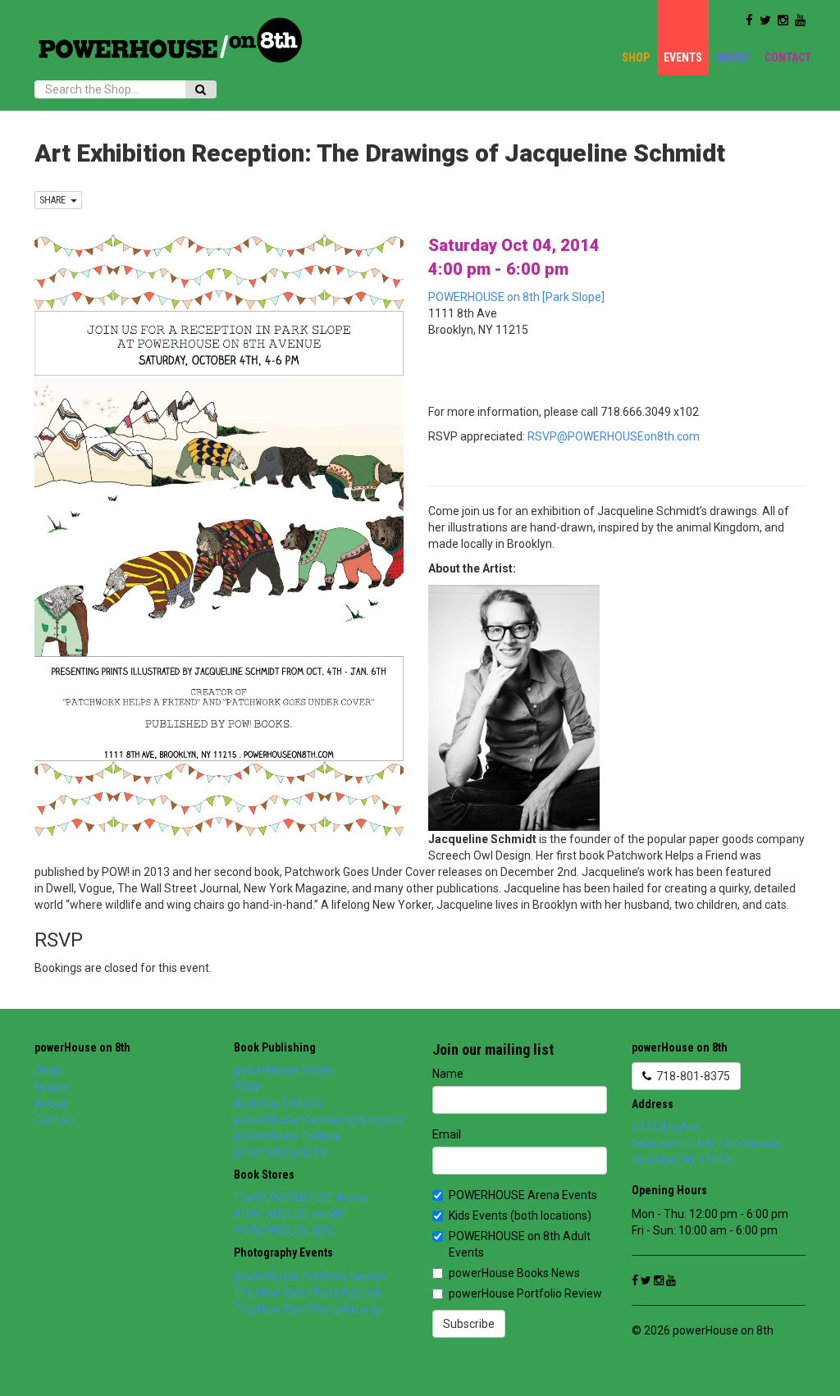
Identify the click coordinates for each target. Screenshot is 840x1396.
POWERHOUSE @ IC (285, 1230)
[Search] (201, 89)
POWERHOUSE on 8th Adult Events (520, 1244)
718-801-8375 (690, 1076)
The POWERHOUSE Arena (301, 1197)
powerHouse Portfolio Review (310, 1276)
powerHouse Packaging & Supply (319, 1119)
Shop (636, 57)
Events (683, 57)
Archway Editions (278, 1103)
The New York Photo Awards (308, 1309)
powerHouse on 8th (82, 1047)
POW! (248, 1086)
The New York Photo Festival (307, 1292)
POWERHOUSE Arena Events (523, 1195)
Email (446, 1134)
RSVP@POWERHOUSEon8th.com (613, 436)
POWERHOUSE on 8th (289, 1213)
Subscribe (469, 1323)
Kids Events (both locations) (520, 1215)
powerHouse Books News (514, 1273)
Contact (788, 57)
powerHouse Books (284, 1070)
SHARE (55, 200)
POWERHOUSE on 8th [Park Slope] (516, 296)
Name (447, 1073)
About (733, 57)
